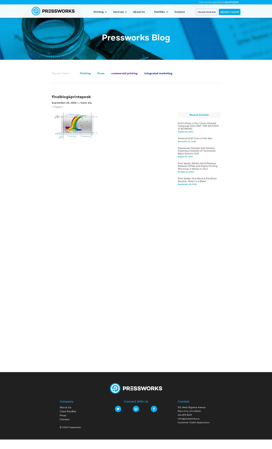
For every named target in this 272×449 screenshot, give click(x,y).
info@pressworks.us (189, 419)
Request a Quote (230, 12)
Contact (179, 12)
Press (101, 73)
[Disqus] (107, 237)
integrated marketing (158, 73)
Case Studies (68, 411)
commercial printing (124, 73)
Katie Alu (86, 103)
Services (118, 12)
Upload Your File (206, 12)
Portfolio (159, 12)
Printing (99, 12)
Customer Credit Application (194, 423)
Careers (64, 419)
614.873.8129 (231, 2)
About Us (139, 12)
